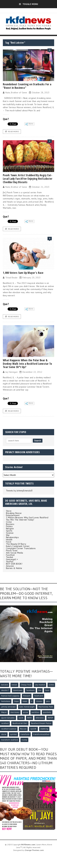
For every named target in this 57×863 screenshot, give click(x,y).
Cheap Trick (26, 684)
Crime (9, 521)
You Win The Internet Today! (20, 519)
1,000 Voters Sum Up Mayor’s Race (23, 273)
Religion (10, 528)
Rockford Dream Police (41, 723)
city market (40, 684)
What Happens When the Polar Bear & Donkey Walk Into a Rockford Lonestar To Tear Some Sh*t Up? (27, 363)
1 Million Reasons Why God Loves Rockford (27, 517)
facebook (30, 690)
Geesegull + (12, 559)
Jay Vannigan (11, 372)
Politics (9, 526)
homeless (5, 701)
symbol (13, 734)
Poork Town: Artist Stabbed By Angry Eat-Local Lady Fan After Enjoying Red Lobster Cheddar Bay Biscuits (27, 178)
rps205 (33, 729)
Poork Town (11, 550)
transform (25, 734)
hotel (25, 701)
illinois (39, 701)
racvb (21, 718)
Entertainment (12, 515)
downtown (17, 690)
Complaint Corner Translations (21, 548)
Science (9, 532)
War (8, 535)
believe (4, 684)
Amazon (10, 566)
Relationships (12, 537)
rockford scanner (8, 729)
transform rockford (9, 740)
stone (3, 734)
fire (39, 690)
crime (51, 684)
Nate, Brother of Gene (16, 92)
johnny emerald (8, 707)
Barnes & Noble (14, 568)
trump (24, 740)
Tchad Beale (11, 277)
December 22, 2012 (32, 372)
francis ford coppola (10, 695)
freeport (26, 695)
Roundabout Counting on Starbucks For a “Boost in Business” (27, 86)
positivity (47, 712)
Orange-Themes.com (34, 850)
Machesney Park (45, 707)
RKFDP (50, 718)
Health (9, 539)
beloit (14, 684)
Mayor (4, 712)
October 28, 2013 (40, 92)
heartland (38, 695)
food (47, 690)
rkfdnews (40, 718)
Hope (16, 701)
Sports (9, 530)
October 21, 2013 (40, 187)
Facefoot (10, 555)
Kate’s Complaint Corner (18, 546)
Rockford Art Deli (20, 723)
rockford (5, 723)
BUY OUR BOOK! (14, 563)
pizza (25, 712)
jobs (48, 701)
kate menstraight (27, 707)
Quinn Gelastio (8, 718)
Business (10, 524)
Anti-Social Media (14, 552)
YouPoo (9, 561)
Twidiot (9, 557)
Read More (13, 131)
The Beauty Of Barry (16, 544)
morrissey (14, 712)
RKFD (29, 718)
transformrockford (41, 734)
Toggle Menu (30, 4)
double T (5, 690)
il (31, 701)
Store (8, 510)
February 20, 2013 (31, 277)
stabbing (44, 729)
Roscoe (23, 729)
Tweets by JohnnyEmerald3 (19, 490)
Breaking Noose (14, 513)
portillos (35, 712)
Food (8, 541)
